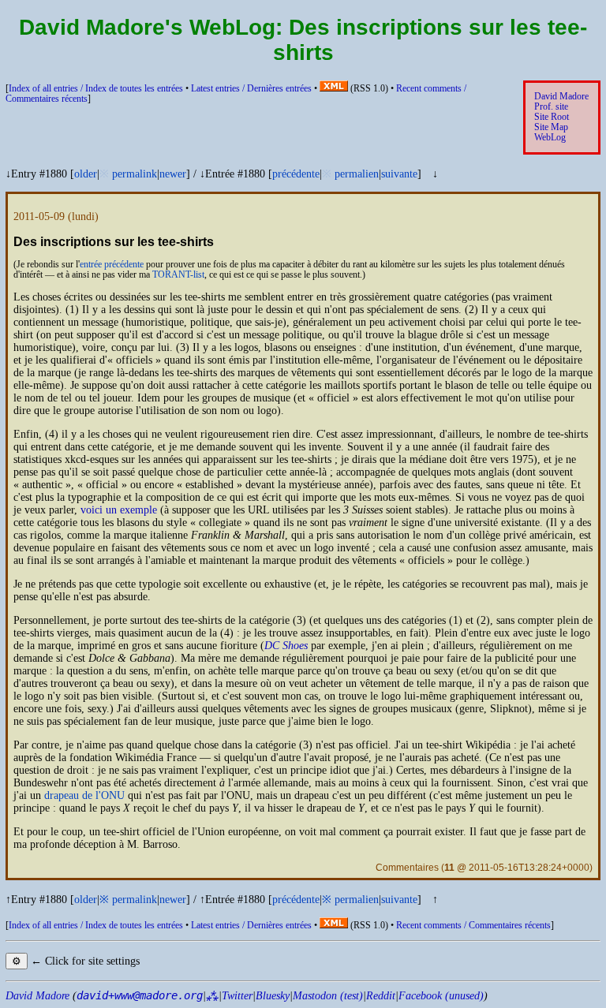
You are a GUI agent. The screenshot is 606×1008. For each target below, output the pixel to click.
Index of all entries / (96, 89)
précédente (296, 174)
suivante (399, 174)
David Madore (561, 96)
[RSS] (334, 89)
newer (172, 174)
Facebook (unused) (441, 996)
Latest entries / (251, 89)
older (85, 174)
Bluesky (273, 996)
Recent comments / (473, 925)
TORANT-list (178, 275)
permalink (134, 174)
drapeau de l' (84, 795)
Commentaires (407, 867)
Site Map (551, 127)
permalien (357, 174)
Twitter (237, 996)
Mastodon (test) (328, 996)
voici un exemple (118, 510)
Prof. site (551, 107)
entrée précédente (112, 264)
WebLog (550, 138)
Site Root (551, 117)
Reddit (380, 996)
